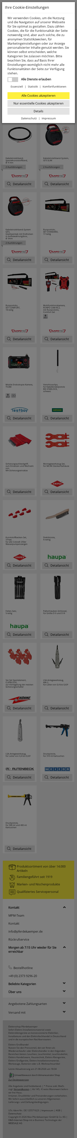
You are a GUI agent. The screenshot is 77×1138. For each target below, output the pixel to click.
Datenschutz (29, 118)
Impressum (49, 118)
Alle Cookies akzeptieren (38, 96)
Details (38, 111)
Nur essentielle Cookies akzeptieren (38, 103)
